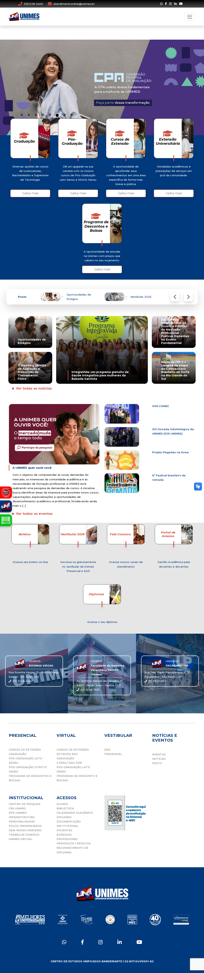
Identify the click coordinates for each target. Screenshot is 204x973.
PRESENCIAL (113, 754)
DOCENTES (64, 830)
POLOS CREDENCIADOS (25, 825)
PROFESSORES (67, 839)
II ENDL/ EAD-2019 (69, 762)
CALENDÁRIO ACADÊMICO (75, 812)
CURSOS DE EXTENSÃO (25, 749)
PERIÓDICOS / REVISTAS (74, 843)
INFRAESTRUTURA (22, 817)
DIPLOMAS (64, 817)
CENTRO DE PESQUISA (24, 804)
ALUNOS (62, 804)
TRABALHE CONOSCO (24, 834)
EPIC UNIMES (18, 812)
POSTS (157, 763)
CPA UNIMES (17, 808)
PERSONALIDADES (22, 821)
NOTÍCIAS (159, 758)
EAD (107, 749)
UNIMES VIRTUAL (20, 839)
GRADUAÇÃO (17, 754)
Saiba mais (30, 193)
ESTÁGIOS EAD (67, 754)
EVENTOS (159, 754)
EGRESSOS (64, 834)
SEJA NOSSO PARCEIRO (25, 830)
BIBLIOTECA (65, 808)
